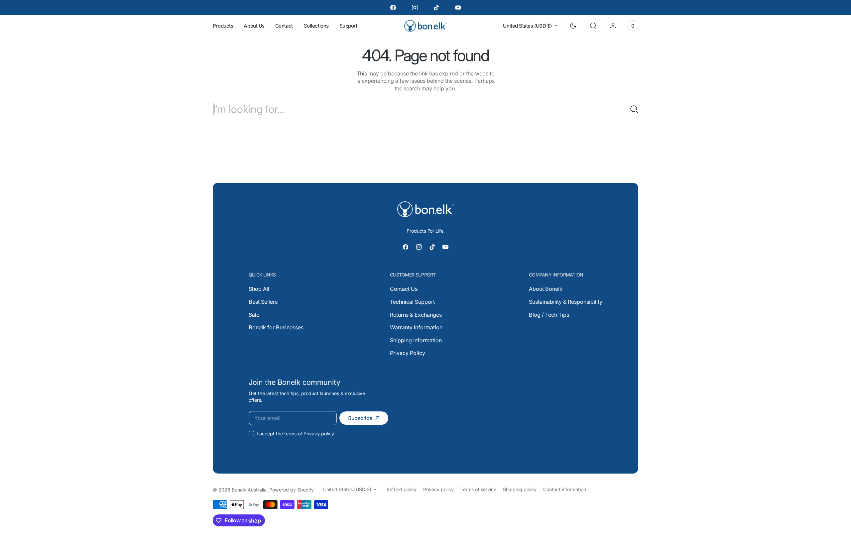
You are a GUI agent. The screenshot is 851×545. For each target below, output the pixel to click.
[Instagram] (415, 7)
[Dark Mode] (573, 25)
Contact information (564, 489)
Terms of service (478, 489)
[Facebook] (393, 7)
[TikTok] (436, 7)
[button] (593, 25)
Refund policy (402, 489)
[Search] (631, 109)
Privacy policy (319, 433)
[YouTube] (458, 7)
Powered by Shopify (291, 489)
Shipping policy (520, 489)
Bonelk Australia (249, 489)
